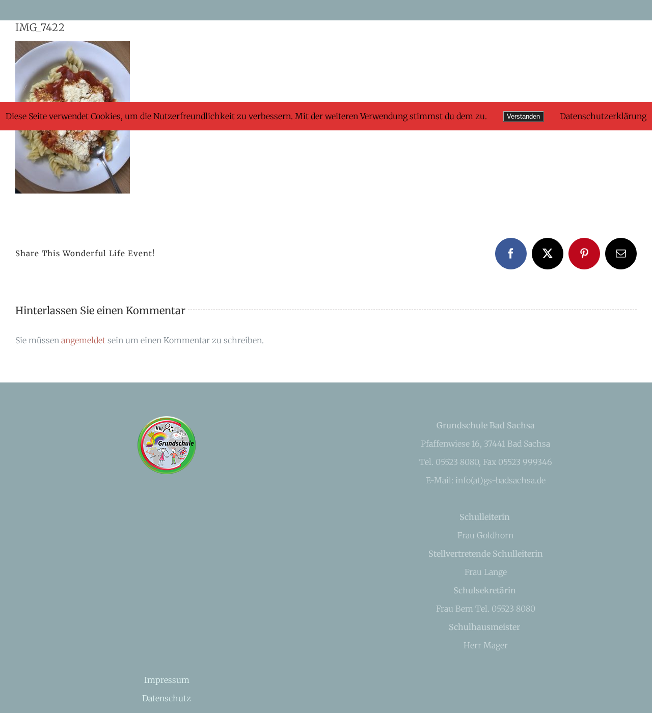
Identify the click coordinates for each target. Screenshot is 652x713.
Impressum (166, 680)
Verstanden (523, 116)
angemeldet (83, 340)
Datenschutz (166, 698)
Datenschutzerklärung (603, 116)
